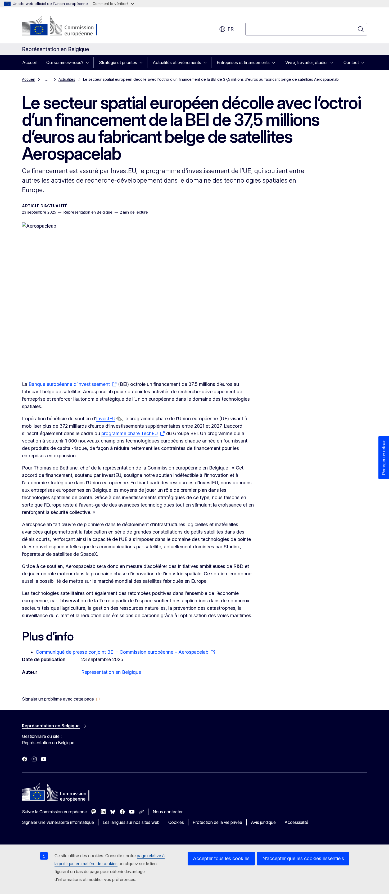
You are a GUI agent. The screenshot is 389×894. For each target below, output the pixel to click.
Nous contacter (168, 811)
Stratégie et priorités (118, 62)
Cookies (176, 822)
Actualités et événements (177, 62)
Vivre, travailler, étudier (306, 62)
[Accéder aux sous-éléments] (88, 62)
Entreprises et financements (243, 62)
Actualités (66, 79)
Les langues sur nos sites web (131, 822)
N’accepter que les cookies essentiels (303, 858)
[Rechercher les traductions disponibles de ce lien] (119, 419)
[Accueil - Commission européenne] (64, 26)
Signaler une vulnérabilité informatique (58, 822)
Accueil (29, 62)
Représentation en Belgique (111, 672)
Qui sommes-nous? (64, 62)
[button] (61, 699)
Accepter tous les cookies (221, 858)
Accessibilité (296, 822)
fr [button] (231, 29)
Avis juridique (263, 822)
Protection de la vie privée (217, 822)
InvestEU (105, 418)
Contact (351, 62)
